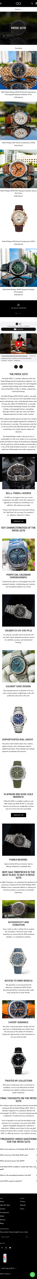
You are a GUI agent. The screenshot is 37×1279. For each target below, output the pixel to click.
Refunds (23, 1205)
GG (20, 324)
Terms (22, 1209)
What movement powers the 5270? (12, 1161)
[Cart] (36, 3)
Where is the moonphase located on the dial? (15, 1175)
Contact (2, 1209)
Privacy (22, 1201)
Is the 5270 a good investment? (11, 1181)
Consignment (4, 1212)
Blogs (2, 1223)
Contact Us (18, 521)
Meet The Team (5, 1205)
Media (2, 1216)
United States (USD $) (7, 1268)
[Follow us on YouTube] (10, 1248)
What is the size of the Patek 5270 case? (14, 1155)
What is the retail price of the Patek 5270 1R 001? (17, 1149)
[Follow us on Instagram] (6, 1248)
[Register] (26, 1237)
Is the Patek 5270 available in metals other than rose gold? (18, 1168)
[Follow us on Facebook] (2, 1248)
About (2, 1201)
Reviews (2, 1220)
